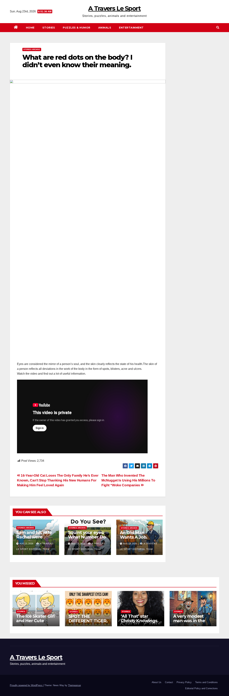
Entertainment (131, 27)
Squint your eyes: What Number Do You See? (87, 537)
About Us (156, 682)
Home (30, 27)
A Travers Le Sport (114, 8)
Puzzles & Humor (76, 27)
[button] (217, 27)
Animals (104, 27)
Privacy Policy (184, 682)
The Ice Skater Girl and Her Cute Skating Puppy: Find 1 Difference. (35, 623)
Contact (169, 682)
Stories (48, 27)
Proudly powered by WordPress (26, 685)
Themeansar (74, 685)
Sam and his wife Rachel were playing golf (34, 537)
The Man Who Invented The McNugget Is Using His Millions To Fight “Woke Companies (128, 480)
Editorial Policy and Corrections (201, 688)
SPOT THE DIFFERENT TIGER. (88, 618)
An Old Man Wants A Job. (133, 535)
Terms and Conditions (206, 682)
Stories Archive (31, 49)
